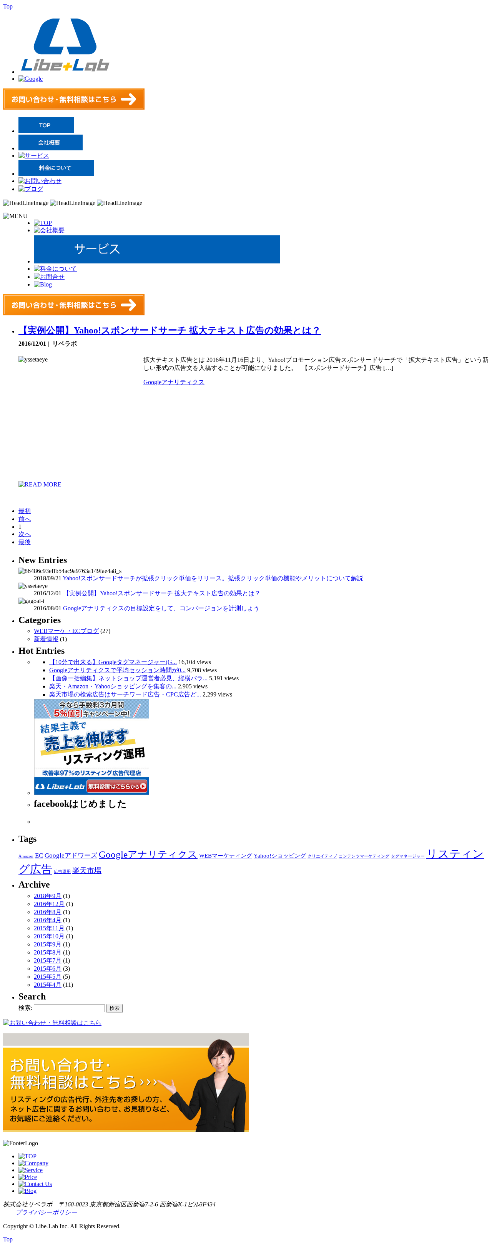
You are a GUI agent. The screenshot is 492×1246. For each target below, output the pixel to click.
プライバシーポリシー (46, 1212)
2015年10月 (49, 936)
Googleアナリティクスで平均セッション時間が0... (117, 670)
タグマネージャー (408, 856)
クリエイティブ (322, 856)
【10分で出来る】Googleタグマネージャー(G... (113, 662)
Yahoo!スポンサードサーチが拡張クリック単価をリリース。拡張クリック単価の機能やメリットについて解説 (213, 578)
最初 (24, 511)
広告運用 (62, 872)
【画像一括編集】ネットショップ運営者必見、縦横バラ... (128, 678)
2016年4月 (48, 920)
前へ (24, 519)
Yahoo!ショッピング (280, 856)
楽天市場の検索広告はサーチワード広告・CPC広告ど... (125, 694)
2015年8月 (48, 952)
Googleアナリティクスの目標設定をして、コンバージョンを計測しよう (161, 608)
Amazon (25, 856)
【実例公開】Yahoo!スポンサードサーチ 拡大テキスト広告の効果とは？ (169, 330)
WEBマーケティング (225, 856)
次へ (24, 534)
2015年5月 (48, 976)
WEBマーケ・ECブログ (66, 631)
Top (8, 6)
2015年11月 (49, 928)
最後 (24, 542)
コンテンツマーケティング (364, 856)
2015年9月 (48, 944)
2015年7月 (48, 960)
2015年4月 (48, 984)
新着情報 (46, 639)
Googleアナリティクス (173, 382)
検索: (25, 1007)
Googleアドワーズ (71, 855)
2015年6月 (48, 968)
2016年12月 (49, 904)
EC (39, 855)
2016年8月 (48, 912)
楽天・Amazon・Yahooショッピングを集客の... (112, 686)
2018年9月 (48, 896)
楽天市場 (86, 870)
